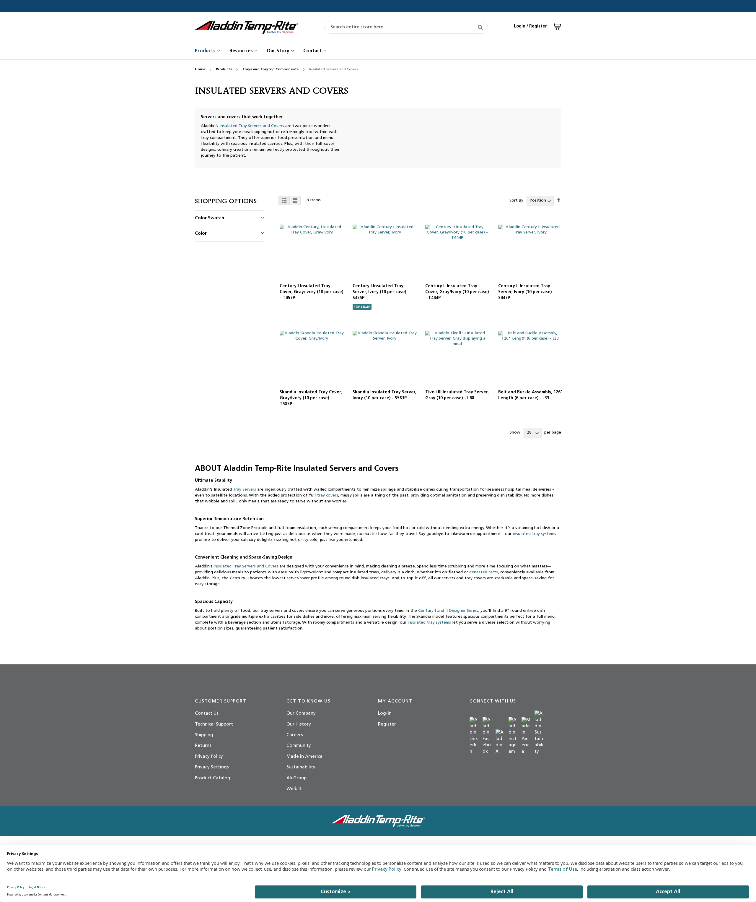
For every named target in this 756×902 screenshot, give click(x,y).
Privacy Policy (209, 757)
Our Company (301, 713)
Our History (298, 724)
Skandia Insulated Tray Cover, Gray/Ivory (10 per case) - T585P (311, 398)
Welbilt (294, 789)
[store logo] (246, 27)
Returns (203, 746)
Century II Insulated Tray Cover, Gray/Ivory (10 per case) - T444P (457, 292)
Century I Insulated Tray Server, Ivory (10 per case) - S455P (381, 292)
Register (387, 724)
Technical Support (214, 724)
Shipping (204, 735)
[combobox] (406, 27)
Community (298, 746)
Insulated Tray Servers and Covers (251, 126)
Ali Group (296, 778)
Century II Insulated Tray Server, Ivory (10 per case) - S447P (526, 292)
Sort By (516, 200)
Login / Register (530, 26)
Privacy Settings (212, 767)
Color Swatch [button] (209, 218)
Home (200, 69)
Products (224, 69)
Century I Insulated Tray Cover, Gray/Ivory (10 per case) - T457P (311, 292)
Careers (294, 735)
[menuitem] (205, 51)
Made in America (304, 757)
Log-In (385, 713)
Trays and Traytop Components (270, 69)
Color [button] (201, 233)
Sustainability (300, 767)
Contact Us (207, 713)
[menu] (378, 51)
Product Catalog (212, 778)
